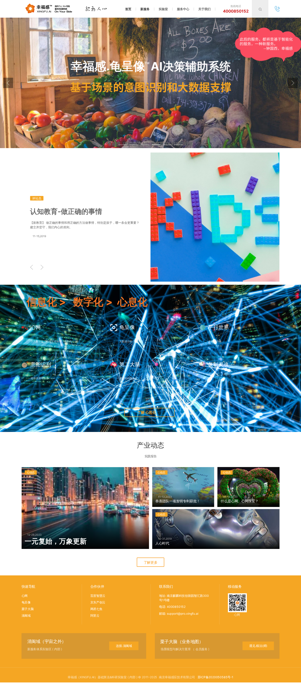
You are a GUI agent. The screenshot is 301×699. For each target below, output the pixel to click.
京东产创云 (97, 602)
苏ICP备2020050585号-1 (215, 677)
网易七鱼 (96, 609)
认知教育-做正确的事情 (66, 211)
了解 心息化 (146, 412)
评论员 (36, 198)
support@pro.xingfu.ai (182, 613)
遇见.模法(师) (258, 646)
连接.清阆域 (124, 646)
